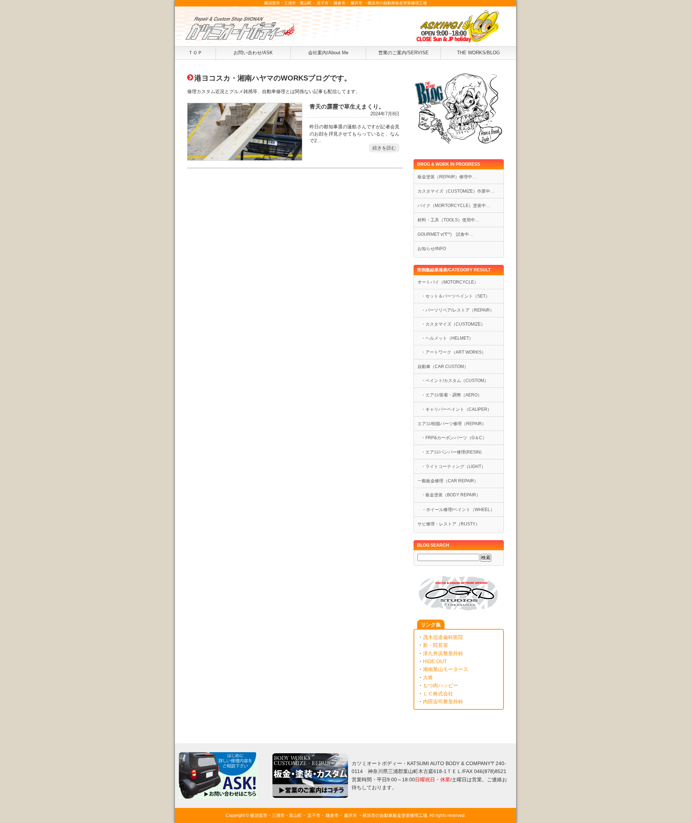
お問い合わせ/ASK (253, 52)
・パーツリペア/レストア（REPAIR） (457, 310)
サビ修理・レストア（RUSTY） (448, 524)
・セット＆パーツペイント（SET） (455, 296)
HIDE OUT (435, 661)
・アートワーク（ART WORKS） (453, 352)
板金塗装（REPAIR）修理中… (447, 176)
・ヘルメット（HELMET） (447, 338)
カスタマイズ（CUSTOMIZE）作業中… (455, 191)
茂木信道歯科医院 (443, 637)
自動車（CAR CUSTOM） (442, 366)
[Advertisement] (295, 251)
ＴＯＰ (195, 52)
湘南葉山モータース (445, 669)
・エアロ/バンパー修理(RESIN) (451, 452)
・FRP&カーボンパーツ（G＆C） (454, 437)
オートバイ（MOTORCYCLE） (447, 282)
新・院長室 (435, 645)
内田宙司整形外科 (443, 701)
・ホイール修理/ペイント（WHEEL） (455, 509)
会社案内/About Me (328, 52)
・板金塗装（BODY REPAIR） (450, 494)
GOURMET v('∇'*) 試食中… (445, 234)
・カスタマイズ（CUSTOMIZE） (453, 324)
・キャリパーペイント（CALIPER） (456, 409)
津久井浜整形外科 (443, 653)
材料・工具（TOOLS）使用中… (448, 219)
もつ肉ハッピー (440, 685)
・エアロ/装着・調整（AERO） (451, 394)
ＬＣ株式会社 (438, 693)
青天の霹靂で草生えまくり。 (347, 106)
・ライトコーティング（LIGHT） (453, 466)
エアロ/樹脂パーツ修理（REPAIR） (451, 423)
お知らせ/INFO (431, 248)
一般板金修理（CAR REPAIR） (447, 480)
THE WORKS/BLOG (478, 52)
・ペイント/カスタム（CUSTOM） (454, 380)
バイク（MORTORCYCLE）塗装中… (453, 205)
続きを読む (384, 148)
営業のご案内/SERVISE (403, 52)
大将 (428, 677)
